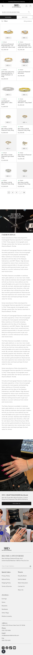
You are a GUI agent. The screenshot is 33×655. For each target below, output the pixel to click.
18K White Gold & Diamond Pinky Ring (7, 183)
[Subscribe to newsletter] (30, 566)
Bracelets (4, 605)
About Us (20, 590)
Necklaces (5, 609)
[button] (3, 6)
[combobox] (16, 12)
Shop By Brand (22, 576)
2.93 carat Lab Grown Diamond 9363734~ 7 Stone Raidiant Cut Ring (7, 74)
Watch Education (23, 583)
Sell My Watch (22, 579)
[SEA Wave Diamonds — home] (16, 6)
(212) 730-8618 (6, 640)
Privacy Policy (6, 576)
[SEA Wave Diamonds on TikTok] (14, 648)
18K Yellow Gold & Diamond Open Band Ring (7, 156)
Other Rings (5, 613)
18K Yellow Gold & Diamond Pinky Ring (7, 129)
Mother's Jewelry (7, 616)
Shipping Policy (6, 583)
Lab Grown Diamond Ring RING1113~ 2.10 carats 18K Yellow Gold (8, 45)
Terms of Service (7, 586)
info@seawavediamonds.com (10, 635)
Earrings (4, 598)
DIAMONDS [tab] (8, 17)
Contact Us (21, 586)
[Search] (29, 12)
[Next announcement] (30, 1)
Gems (3, 602)
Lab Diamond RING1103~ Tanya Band (25, 101)
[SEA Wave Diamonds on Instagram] (3, 648)
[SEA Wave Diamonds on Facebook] (7, 648)
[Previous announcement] (3, 1)
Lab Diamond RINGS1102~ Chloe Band (6, 102)
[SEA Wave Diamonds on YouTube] (10, 648)
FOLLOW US (16, 503)
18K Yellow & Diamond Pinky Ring (24, 155)
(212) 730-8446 (6, 630)
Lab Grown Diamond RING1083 (24, 72)
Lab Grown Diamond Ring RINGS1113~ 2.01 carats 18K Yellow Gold (25, 45)
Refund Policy (6, 579)
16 (24, 192)
